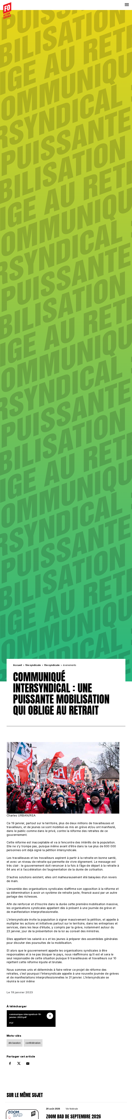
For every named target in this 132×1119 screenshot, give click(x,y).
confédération (33, 1042)
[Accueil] (7, 10)
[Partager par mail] (27, 1063)
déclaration (15, 1042)
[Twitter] (18, 1063)
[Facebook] (10, 1063)
